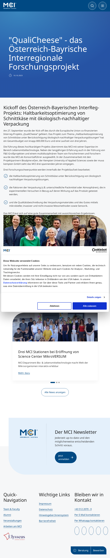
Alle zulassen (89, 306)
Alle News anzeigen (55, 392)
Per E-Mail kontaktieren (87, 514)
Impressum (45, 503)
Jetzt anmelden (63, 457)
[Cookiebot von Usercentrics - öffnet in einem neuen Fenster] (94, 250)
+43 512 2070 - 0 (83, 509)
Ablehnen (54, 306)
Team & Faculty (11, 509)
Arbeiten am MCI (12, 526)
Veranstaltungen (12, 520)
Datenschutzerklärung (15, 282)
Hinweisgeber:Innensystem (54, 515)
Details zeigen (94, 297)
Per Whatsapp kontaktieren (89, 520)
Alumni (7, 514)
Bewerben (98, 550)
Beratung (83, 550)
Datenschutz (46, 509)
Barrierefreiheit (47, 520)
